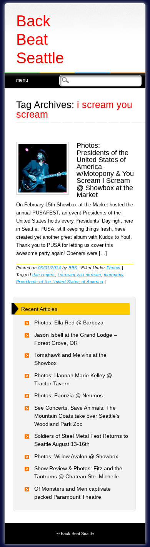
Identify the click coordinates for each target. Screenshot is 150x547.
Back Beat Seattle (40, 39)
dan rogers (43, 274)
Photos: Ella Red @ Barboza (68, 322)
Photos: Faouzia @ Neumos (68, 395)
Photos (114, 267)
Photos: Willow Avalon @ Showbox (76, 456)
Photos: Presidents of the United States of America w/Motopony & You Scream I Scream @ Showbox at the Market (105, 170)
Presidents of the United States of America (59, 281)
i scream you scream (79, 274)
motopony (113, 274)
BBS (72, 267)
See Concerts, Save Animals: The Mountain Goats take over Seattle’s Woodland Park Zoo (77, 416)
